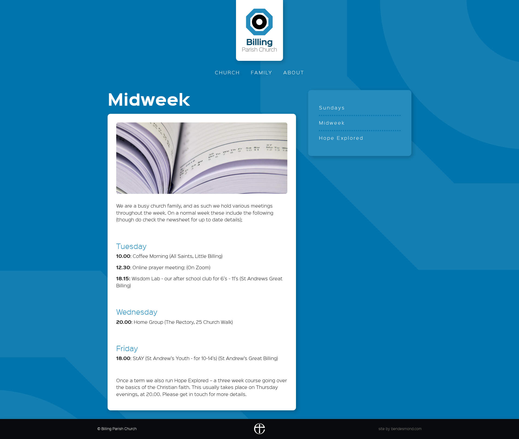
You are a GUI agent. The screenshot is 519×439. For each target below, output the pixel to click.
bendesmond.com (406, 428)
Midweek (332, 122)
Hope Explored (341, 138)
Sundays (332, 107)
